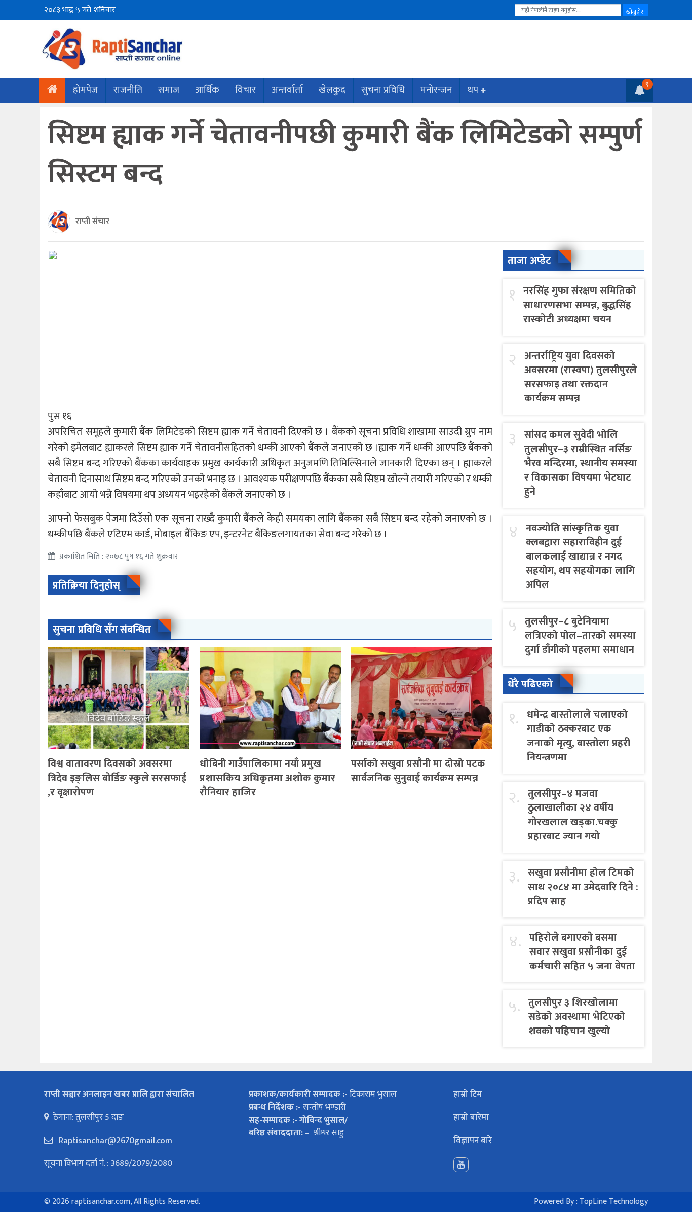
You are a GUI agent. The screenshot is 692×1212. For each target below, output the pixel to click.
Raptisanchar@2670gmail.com (114, 1140)
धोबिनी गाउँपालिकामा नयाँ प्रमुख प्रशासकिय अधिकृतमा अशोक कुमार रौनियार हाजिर (267, 778)
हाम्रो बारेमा (471, 1117)
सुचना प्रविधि (383, 90)
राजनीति (127, 90)
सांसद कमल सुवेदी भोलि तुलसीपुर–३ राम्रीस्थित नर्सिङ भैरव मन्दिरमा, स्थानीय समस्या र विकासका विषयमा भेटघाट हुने (580, 463)
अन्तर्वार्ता (287, 90)
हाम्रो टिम (467, 1094)
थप (473, 90)
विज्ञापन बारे (472, 1140)
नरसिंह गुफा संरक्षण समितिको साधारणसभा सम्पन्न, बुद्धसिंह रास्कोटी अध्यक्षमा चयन (579, 305)
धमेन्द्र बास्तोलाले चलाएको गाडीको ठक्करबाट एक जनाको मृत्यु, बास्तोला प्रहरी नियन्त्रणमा (578, 736)
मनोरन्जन (436, 90)
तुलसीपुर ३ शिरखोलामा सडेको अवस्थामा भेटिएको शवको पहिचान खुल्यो (576, 1017)
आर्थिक (207, 90)
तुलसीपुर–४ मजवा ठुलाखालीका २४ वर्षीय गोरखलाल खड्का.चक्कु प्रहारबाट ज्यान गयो (573, 815)
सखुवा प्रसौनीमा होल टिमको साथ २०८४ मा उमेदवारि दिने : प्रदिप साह (583, 887)
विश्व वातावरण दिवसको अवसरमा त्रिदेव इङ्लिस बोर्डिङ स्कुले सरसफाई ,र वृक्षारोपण (117, 778)
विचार (245, 90)
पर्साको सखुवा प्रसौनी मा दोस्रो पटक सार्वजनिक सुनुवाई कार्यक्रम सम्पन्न (418, 771)
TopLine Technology (614, 1201)
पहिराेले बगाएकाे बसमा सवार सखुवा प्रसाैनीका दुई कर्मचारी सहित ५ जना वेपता (582, 952)
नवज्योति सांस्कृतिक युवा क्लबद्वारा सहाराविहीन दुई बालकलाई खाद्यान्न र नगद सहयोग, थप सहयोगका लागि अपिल (580, 557)
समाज (168, 90)
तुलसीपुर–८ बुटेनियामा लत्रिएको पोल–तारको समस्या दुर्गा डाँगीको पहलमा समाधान (580, 635)
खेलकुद (332, 90)
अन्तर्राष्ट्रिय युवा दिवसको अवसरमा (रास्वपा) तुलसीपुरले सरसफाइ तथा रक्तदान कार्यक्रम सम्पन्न (580, 377)
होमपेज (85, 90)
